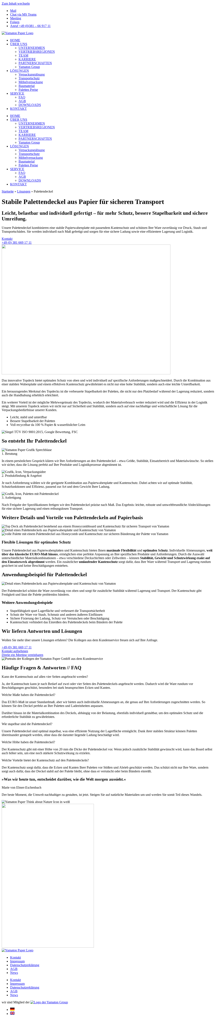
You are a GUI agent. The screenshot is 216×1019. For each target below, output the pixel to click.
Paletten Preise (28, 89)
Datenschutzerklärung (24, 965)
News (14, 972)
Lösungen (23, 191)
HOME (15, 40)
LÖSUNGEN (19, 70)
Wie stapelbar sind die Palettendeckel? (27, 724)
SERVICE (17, 93)
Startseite (8, 191)
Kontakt (15, 957)
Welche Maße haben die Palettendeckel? (28, 695)
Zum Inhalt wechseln (16, 3)
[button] (108, 677)
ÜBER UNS (18, 44)
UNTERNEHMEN (32, 48)
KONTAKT (18, 108)
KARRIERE (27, 59)
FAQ (22, 97)
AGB (22, 101)
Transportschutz (29, 78)
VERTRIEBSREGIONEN (37, 51)
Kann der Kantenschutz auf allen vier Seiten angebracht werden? (45, 676)
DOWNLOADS (30, 105)
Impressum (17, 961)
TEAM (23, 55)
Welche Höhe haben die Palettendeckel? (28, 742)
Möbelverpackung (31, 82)
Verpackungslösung (32, 74)
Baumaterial (27, 86)
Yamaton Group (29, 67)
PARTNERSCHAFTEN (35, 63)
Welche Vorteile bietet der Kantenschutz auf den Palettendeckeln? (45, 760)
